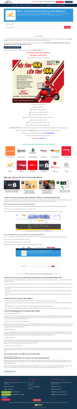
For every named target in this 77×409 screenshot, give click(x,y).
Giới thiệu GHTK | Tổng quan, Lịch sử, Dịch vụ (64, 191)
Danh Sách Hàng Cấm (37, 402)
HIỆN (14, 371)
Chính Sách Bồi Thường (27, 402)
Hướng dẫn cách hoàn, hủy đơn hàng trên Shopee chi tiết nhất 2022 (29, 192)
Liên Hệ (58, 402)
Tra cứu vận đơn (6, 394)
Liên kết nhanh (37, 400)
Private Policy (53, 402)
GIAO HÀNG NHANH (31, 125)
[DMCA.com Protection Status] (38, 404)
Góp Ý (54, 5)
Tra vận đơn (48, 5)
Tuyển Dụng (48, 402)
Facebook (5, 397)
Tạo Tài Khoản (35, 5)
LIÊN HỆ (57, 5)
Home (13, 5)
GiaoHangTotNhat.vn (42, 407)
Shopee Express (10, 157)
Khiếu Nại (43, 402)
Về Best (16, 5)
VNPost (31, 13)
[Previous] (3, 188)
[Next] (73, 188)
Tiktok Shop (44, 171)
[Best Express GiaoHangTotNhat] (8, 2)
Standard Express (21, 157)
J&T (31, 171)
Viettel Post (66, 157)
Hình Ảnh (29, 384)
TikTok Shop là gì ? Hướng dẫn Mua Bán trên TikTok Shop (12, 191)
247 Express (55, 171)
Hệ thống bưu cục (6, 392)
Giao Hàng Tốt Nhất (35, 236)
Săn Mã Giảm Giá (64, 402)
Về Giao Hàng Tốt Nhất (17, 402)
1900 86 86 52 (37, 1)
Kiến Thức (62, 5)
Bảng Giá (22, 5)
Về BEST (10, 402)
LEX (65, 171)
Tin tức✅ (29, 388)
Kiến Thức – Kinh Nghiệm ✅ (33, 386)
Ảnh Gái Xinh (30, 382)
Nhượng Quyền (28, 5)
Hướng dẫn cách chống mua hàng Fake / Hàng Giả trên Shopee (47, 192)
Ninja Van (21, 171)
